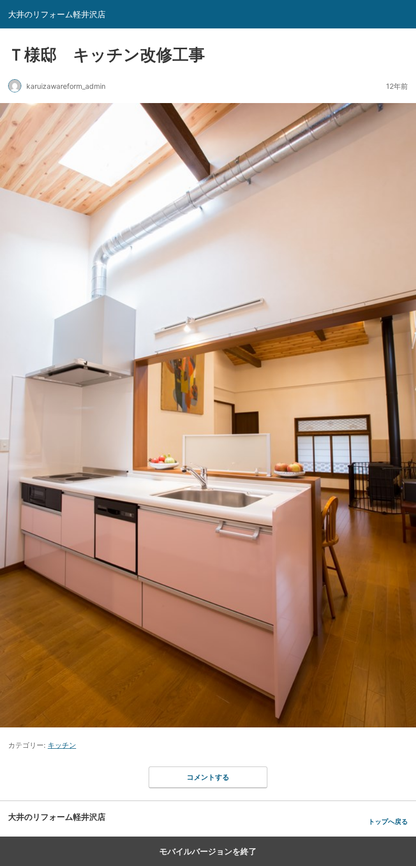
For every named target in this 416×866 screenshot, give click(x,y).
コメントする (208, 777)
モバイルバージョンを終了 (208, 851)
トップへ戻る (388, 821)
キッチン (62, 745)
